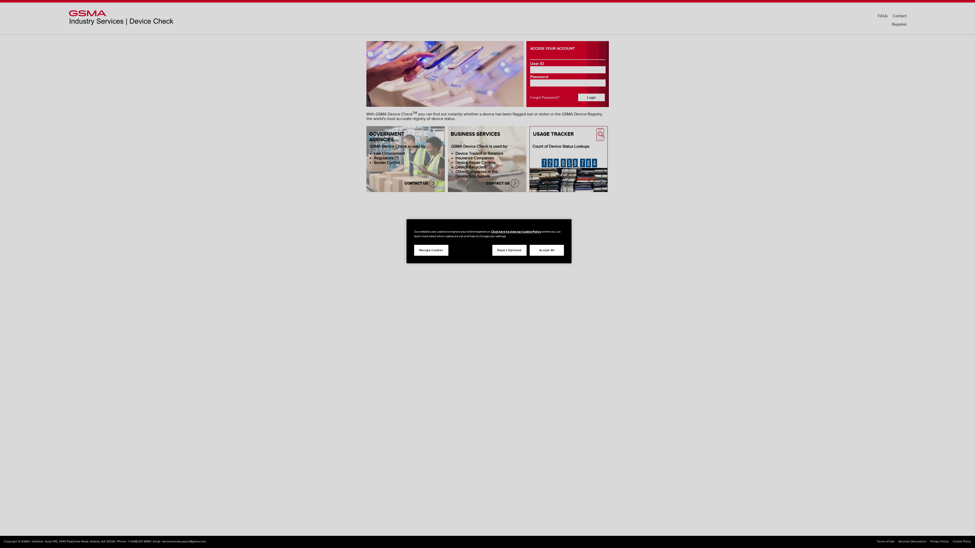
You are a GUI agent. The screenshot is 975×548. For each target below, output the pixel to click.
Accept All (547, 250)
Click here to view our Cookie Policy (516, 231)
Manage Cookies (431, 250)
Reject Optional (509, 250)
